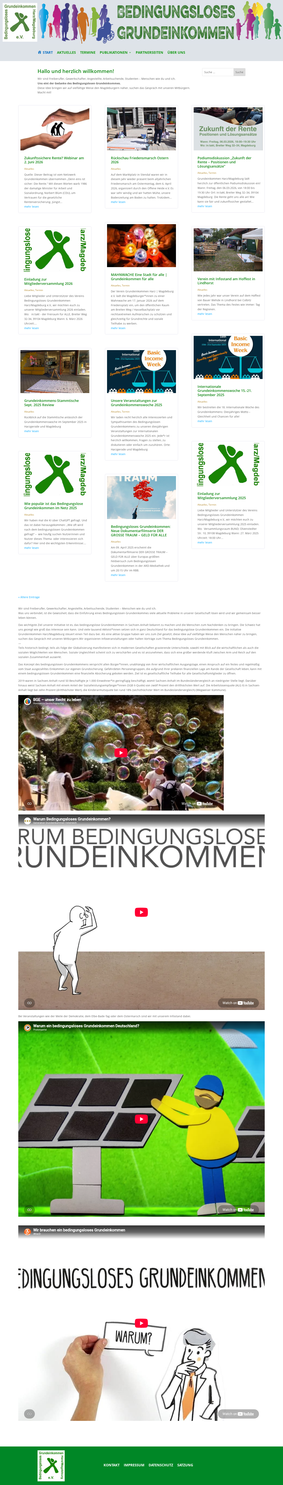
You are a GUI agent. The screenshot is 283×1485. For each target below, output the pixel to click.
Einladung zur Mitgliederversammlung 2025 (222, 495)
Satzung (185, 1465)
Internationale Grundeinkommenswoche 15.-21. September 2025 (225, 390)
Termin (39, 290)
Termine (87, 53)
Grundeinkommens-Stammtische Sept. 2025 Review (51, 402)
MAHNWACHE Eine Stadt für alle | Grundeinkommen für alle (139, 276)
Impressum (134, 1465)
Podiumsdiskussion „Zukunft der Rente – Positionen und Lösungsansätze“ (224, 162)
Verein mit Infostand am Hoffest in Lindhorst (226, 281)
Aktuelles (66, 53)
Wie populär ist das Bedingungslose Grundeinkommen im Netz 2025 (53, 505)
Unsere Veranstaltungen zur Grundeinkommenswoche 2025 (136, 402)
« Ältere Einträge (29, 597)
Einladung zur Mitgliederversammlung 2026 (48, 281)
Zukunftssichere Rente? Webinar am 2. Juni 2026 (54, 160)
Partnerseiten (149, 53)
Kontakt (112, 1465)
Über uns (176, 53)
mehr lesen (31, 206)
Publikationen (114, 53)
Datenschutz (161, 1465)
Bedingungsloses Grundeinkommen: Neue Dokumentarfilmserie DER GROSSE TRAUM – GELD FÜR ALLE (141, 530)
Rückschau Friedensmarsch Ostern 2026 (139, 160)
